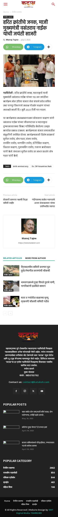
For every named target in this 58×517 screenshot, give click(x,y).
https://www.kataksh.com (29, 243)
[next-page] (10, 313)
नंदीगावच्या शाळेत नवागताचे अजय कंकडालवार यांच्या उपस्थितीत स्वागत (43, 203)
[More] (48, 47)
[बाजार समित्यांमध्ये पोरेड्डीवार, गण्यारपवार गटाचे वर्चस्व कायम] (11, 446)
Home (6, 12)
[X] (33, 391)
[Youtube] (42, 391)
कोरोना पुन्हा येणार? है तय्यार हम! (34, 427)
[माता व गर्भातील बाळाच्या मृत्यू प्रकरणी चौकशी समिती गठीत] (11, 301)
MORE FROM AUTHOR (35, 258)
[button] (5, 4)
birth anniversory (20, 166)
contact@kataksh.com (36, 382)
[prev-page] (5, 313)
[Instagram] (25, 391)
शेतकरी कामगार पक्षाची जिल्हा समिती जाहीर (15, 201)
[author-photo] (29, 233)
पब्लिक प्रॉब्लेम (46, 501)
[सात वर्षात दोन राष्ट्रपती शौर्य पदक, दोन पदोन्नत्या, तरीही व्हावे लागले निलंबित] (11, 415)
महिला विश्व (25, 504)
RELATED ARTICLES (12, 258)
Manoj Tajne (12, 39)
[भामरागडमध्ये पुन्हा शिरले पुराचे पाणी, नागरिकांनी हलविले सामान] (11, 286)
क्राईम (34, 504)
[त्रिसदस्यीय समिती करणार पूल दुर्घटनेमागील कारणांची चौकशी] (11, 270)
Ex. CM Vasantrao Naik (42, 166)
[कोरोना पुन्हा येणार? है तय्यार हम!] (11, 431)
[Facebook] (16, 391)
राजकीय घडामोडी (32, 501)
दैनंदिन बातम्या (17, 12)
